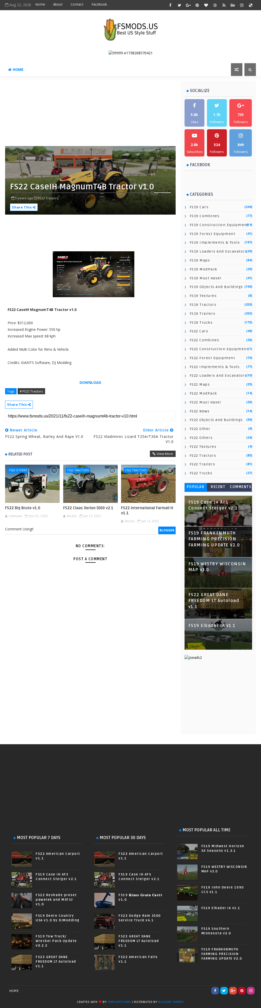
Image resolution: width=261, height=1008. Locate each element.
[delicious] (251, 5)
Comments (240, 487)
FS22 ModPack (203, 393)
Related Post (20, 454)
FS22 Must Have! (205, 402)
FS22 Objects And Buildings (216, 420)
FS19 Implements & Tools (215, 242)
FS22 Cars (199, 331)
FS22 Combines (204, 340)
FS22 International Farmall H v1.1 (147, 510)
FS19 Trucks (201, 322)
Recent (218, 487)
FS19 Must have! (205, 278)
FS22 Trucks (201, 473)
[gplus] (188, 5)
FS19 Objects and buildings (216, 287)
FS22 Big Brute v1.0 (22, 508)
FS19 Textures (203, 296)
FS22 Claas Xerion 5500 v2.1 (88, 508)
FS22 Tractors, (48, 198)
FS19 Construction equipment (219, 225)
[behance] (233, 5)
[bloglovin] (206, 5)
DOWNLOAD (90, 382)
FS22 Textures (203, 446)
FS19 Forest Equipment (213, 234)
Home (40, 4)
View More (165, 453)
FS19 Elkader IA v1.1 (212, 625)
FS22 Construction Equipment (219, 349)
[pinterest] (197, 5)
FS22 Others (18, 470)
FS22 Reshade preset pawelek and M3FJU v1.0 (56, 899)
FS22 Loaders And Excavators (218, 375)
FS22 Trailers (202, 464)
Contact (77, 4)
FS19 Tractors (203, 305)
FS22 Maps (200, 384)
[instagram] (242, 5)
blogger (167, 530)
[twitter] (179, 5)
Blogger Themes (171, 1002)
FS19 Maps (200, 260)
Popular (196, 487)
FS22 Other (200, 429)
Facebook (99, 4)
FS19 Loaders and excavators (218, 251)
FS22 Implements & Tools (215, 367)
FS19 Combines (205, 216)
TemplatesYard (119, 1002)
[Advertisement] (128, 113)
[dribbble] (215, 5)
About (57, 4)
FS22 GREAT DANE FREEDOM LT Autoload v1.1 (213, 600)
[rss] (224, 5)
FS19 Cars (199, 207)
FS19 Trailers (203, 313)
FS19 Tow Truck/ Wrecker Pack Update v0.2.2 (56, 941)
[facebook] (170, 5)
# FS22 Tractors (31, 391)
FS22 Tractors (78, 470)
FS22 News (200, 411)
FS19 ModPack (203, 269)
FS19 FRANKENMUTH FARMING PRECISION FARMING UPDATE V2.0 (214, 539)
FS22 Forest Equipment (212, 358)
